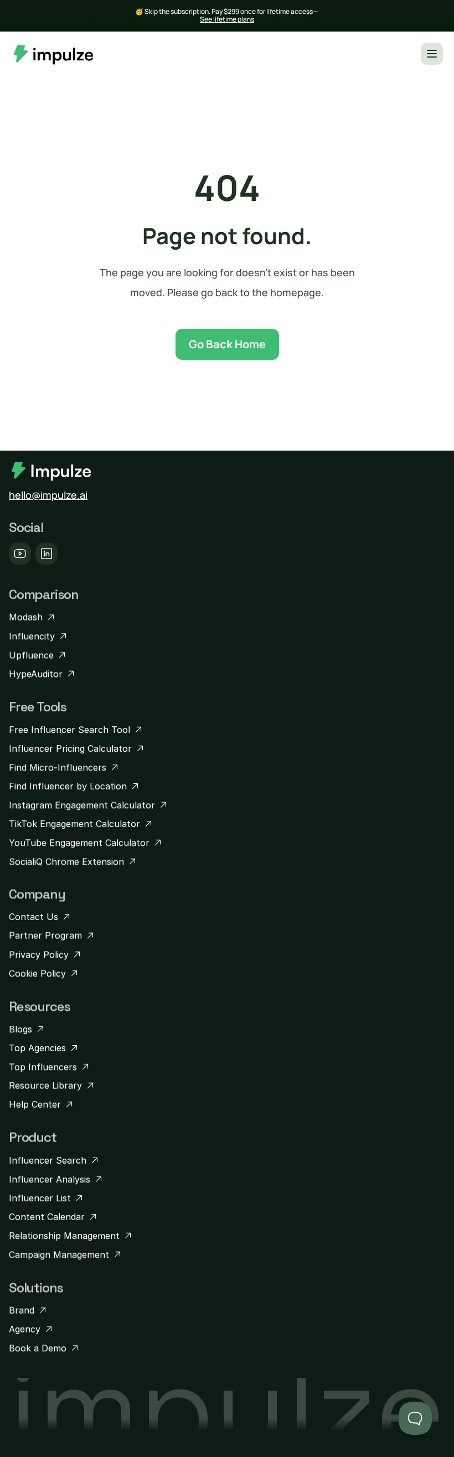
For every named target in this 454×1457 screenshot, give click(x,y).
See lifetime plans (227, 19)
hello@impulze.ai (48, 495)
